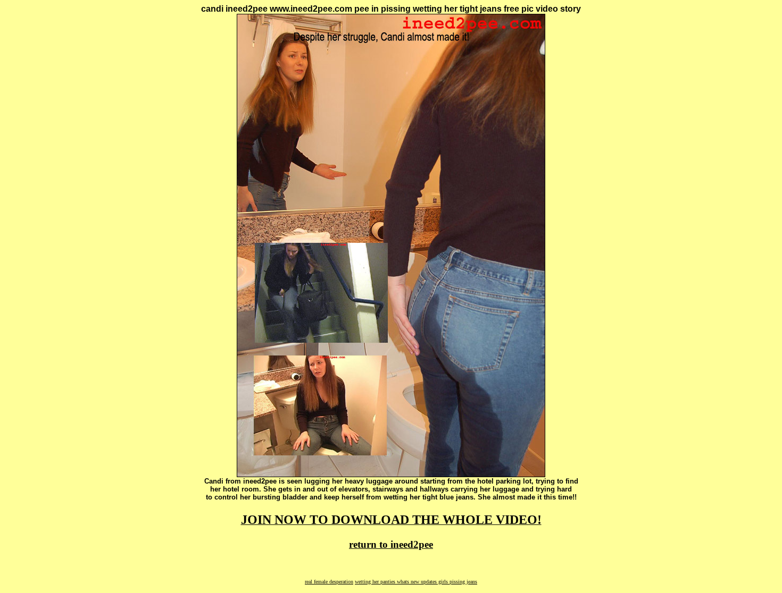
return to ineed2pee (391, 544)
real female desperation (329, 581)
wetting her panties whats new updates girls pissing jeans (416, 581)
